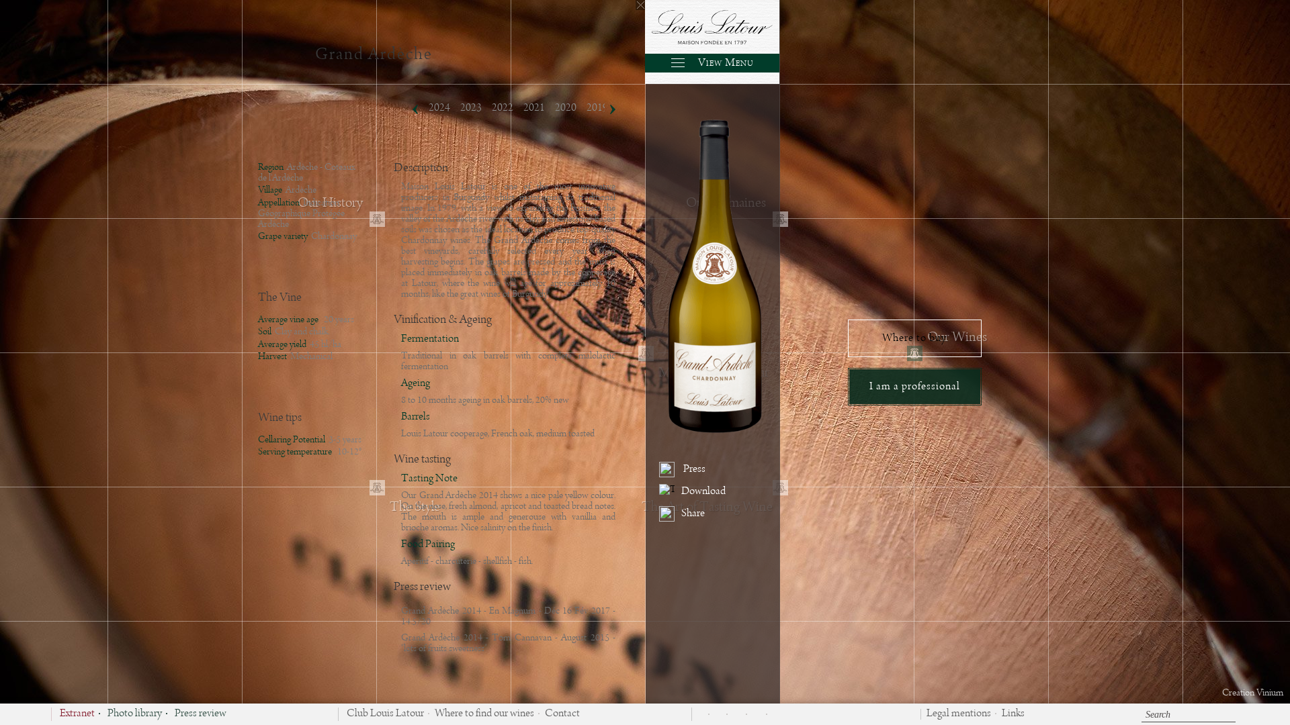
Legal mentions (959, 714)
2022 (502, 108)
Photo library (135, 714)
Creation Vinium (1252, 692)
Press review (200, 714)
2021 (534, 108)
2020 (565, 108)
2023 (471, 108)
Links (1013, 714)
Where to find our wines (484, 714)
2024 (439, 108)
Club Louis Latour (385, 714)
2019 (597, 108)
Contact (562, 714)
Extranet (77, 714)
